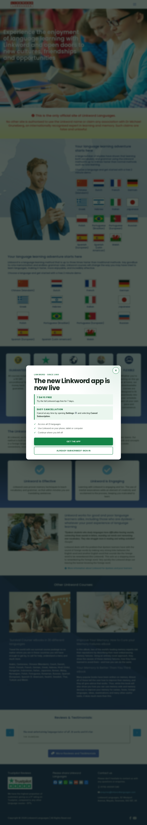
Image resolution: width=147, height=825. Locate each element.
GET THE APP (73, 441)
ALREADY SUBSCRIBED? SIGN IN (73, 451)
